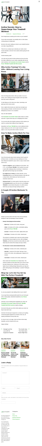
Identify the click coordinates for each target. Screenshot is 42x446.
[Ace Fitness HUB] (5, 3)
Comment (4, 372)
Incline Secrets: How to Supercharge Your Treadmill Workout (13, 29)
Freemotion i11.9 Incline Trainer (17, 62)
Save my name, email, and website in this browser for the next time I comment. (15, 398)
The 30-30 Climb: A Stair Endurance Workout (14, 355)
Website (4, 392)
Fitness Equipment (16, 419)
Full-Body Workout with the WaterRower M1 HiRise (24, 355)
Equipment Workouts (17, 33)
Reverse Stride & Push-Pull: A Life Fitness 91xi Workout (5, 355)
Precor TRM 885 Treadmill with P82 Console (11, 63)
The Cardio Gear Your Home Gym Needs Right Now (22, 330)
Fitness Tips (14, 415)
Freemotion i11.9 (14, 260)
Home (13, 414)
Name (4, 388)
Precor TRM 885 (12, 126)
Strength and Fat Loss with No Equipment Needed (8, 330)
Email (18, 388)
